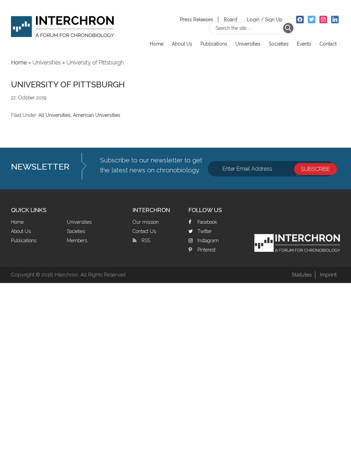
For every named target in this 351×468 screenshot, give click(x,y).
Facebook (207, 222)
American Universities (96, 115)
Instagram (208, 240)
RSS (146, 240)
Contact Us (144, 231)
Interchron (62, 23)
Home (17, 222)
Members (77, 240)
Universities (79, 222)
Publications (23, 240)
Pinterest (206, 250)
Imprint (328, 275)
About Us (21, 231)
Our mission (146, 222)
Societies (76, 231)
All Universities (54, 115)
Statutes (302, 275)
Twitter (204, 231)
